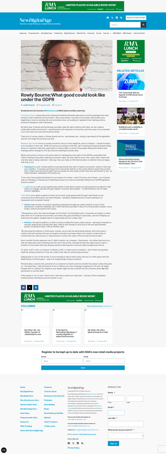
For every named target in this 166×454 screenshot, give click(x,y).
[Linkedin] (117, 17)
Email (86, 357)
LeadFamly (28, 187)
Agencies (23, 33)
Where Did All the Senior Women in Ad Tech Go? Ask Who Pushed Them (130, 161)
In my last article (27, 115)
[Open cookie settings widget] (4, 450)
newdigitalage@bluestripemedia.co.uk (87, 430)
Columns (58, 105)
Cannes (106, 33)
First (109, 402)
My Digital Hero (46, 33)
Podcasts (91, 33)
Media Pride (81, 33)
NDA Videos (127, 33)
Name (43, 357)
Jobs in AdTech (139, 33)
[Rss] (121, 17)
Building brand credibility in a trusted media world (130, 128)
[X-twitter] (112, 17)
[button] (23, 287)
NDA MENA (117, 33)
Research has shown (29, 143)
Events (98, 33)
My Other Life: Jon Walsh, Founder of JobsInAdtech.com (32, 332)
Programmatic (33, 33)
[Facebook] (107, 17)
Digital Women (69, 33)
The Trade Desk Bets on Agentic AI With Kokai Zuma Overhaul (131, 95)
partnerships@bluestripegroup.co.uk (79, 426)
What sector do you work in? (121, 430)
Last (128, 402)
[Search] (143, 25)
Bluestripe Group (91, 394)
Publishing (58, 33)
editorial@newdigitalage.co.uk (77, 419)
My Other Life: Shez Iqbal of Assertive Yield (98, 331)
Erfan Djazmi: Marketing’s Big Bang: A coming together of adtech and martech (66, 333)
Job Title (112, 418)
